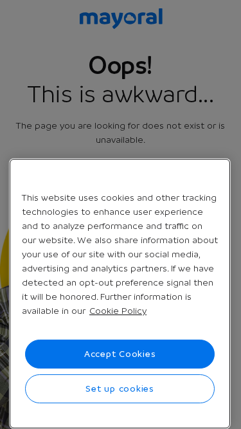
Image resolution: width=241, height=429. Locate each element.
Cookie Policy (118, 310)
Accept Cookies (120, 354)
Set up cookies (119, 388)
